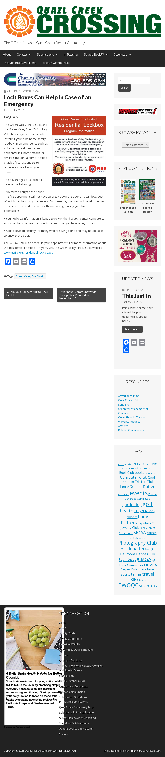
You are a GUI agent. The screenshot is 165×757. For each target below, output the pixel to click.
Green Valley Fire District (30, 276)
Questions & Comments (73, 686)
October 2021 (31, 91)
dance (124, 486)
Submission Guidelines (73, 697)
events (139, 493)
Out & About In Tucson (131, 417)
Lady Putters (134, 519)
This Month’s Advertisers (19, 62)
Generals (13, 91)
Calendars (120, 54)
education (123, 494)
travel (148, 574)
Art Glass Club (131, 464)
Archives (123, 426)
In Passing (71, 54)
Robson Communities (56, 62)
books (139, 472)
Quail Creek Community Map (76, 707)
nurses (132, 537)
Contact (22, 54)
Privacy (63, 734)
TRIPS (133, 579)
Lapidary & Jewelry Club (137, 525)
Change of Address (70, 660)
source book (145, 569)
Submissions (45, 54)
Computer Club (133, 477)
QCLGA (126, 559)
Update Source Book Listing (75, 728)
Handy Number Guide (72, 681)
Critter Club (144, 481)
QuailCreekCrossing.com (39, 750)
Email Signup (66, 675)
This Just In (136, 295)
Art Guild (144, 464)
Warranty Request (129, 421)
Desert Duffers (143, 486)
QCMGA (143, 559)
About (7, 54)
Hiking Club (140, 511)
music (151, 533)
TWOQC (128, 585)
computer (150, 473)
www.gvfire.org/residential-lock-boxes (28, 252)
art (121, 463)
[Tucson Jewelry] (137, 246)
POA (145, 549)
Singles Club (129, 569)
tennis (136, 574)
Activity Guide (67, 633)
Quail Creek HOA (128, 400)
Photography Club (137, 542)
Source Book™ (94, 54)
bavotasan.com (151, 750)
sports (125, 574)
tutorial (143, 580)
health (126, 510)
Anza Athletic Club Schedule (76, 649)
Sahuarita (124, 404)
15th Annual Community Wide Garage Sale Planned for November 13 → (77, 295)
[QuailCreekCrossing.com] (82, 19)
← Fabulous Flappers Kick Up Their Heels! (27, 293)
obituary (143, 538)
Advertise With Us (128, 396)
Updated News (135, 289)
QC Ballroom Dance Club (137, 551)
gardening (132, 504)
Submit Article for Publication (76, 712)
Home (62, 622)
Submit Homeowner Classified (77, 718)
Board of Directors (142, 468)
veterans (148, 585)
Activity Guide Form (70, 639)
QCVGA (150, 565)
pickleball (130, 549)
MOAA (139, 532)
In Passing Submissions (73, 701)
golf (147, 504)
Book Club (126, 472)
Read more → (132, 329)
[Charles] (55, 79)
